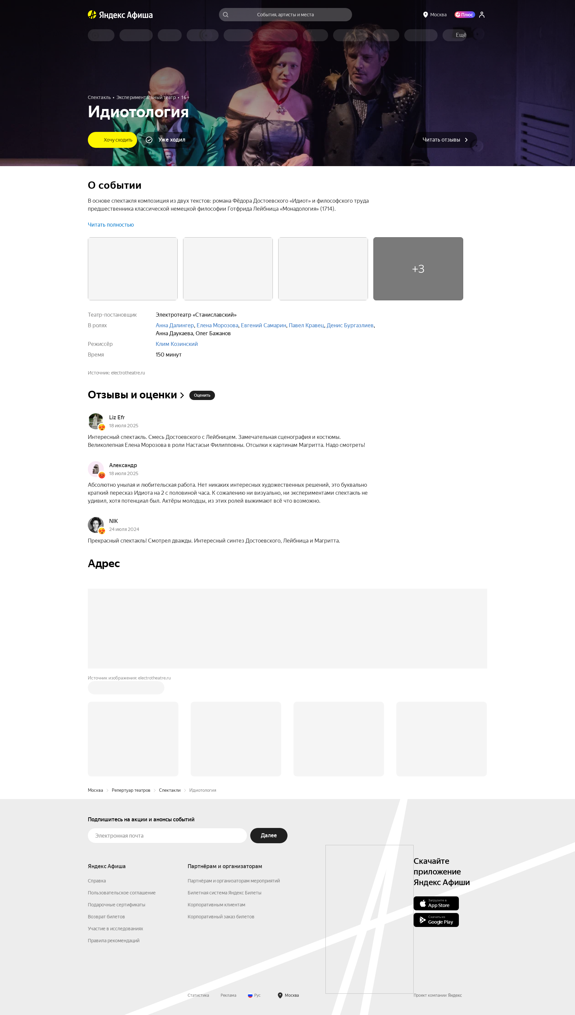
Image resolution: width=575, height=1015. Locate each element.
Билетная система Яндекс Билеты (225, 892)
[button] (461, 35)
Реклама (228, 995)
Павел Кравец (306, 325)
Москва (95, 790)
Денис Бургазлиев (350, 325)
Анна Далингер (175, 325)
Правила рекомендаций (113, 940)
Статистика (198, 995)
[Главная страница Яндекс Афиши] (92, 14)
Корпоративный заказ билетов (221, 916)
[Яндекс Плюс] (465, 14)
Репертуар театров (131, 790)
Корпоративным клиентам (216, 904)
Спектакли (170, 790)
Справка (97, 880)
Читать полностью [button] (111, 225)
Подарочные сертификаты (116, 904)
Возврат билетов (106, 916)
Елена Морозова (217, 325)
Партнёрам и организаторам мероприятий (234, 880)
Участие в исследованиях (115, 928)
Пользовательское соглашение (122, 892)
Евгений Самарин (263, 325)
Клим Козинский (177, 344)
